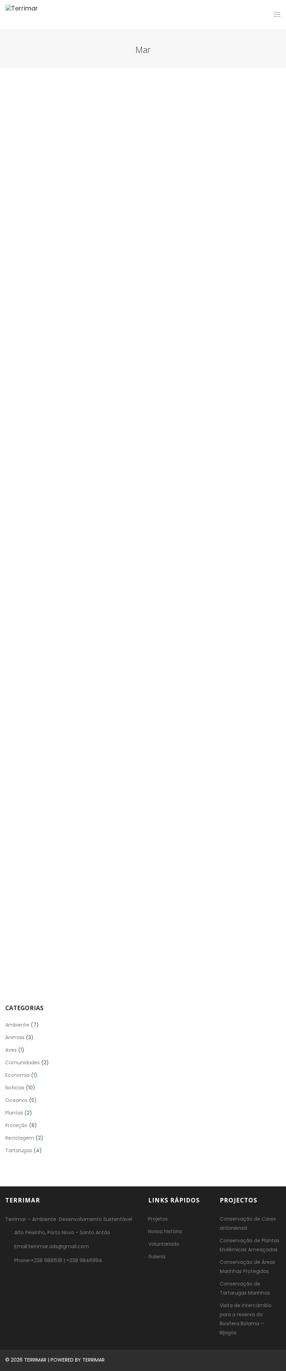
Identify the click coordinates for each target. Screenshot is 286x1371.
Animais (14, 1037)
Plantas (14, 1112)
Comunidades (22, 1062)
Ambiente (17, 1024)
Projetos (158, 1218)
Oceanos (16, 1100)
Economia (17, 1075)
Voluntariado (163, 1243)
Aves (11, 1049)
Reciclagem (19, 1137)
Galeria (156, 1256)
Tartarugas (18, 1150)
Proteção (16, 1125)
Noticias (14, 1087)
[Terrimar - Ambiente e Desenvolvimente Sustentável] (21, 14)
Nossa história (165, 1231)
